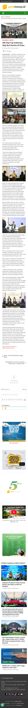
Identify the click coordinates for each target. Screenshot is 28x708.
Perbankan (12, 605)
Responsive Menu (25, 1)
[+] (21, 399)
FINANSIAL (11, 579)
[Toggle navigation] (3, 13)
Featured (5, 40)
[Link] (18, 399)
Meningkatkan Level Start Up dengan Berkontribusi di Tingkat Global (15, 362)
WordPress (19, 705)
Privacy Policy (6, 703)
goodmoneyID (15, 48)
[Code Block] (16, 399)
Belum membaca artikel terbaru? (13, 563)
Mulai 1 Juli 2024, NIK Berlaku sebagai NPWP (13, 356)
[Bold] (3, 399)
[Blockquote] (14, 399)
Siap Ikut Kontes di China (8, 348)
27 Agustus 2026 (6, 588)
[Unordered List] (12, 399)
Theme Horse (20, 703)
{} (19, 399)
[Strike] (8, 399)
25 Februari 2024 (6, 48)
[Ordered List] (10, 399)
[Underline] (6, 399)
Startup (11, 40)
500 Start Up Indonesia (10, 346)
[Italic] (4, 399)
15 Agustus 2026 (6, 669)
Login (25, 389)
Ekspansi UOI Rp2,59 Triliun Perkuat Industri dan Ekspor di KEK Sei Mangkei (13, 584)
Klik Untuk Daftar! (14, 443)
